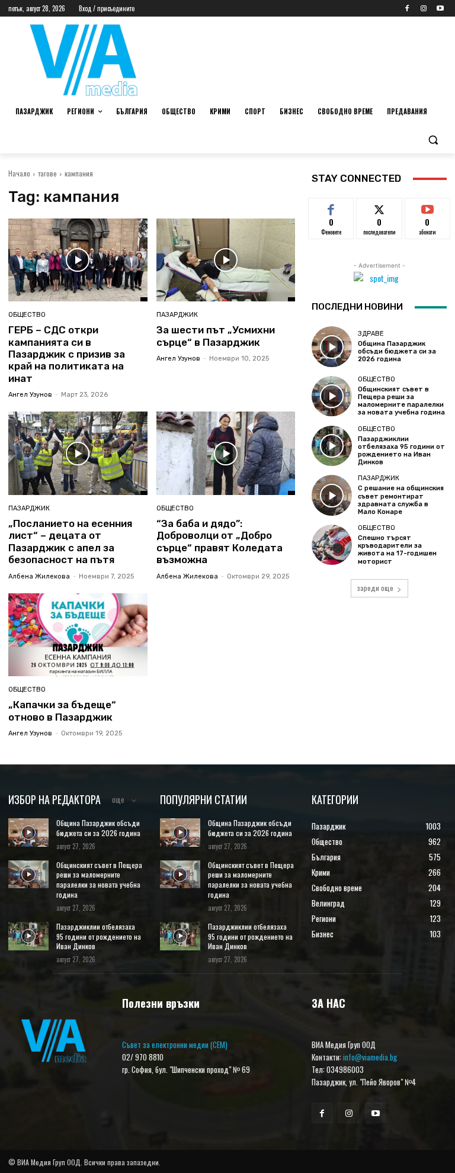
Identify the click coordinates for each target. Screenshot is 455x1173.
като (331, 206)
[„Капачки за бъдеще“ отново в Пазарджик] (78, 635)
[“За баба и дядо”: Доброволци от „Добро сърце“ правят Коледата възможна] (226, 453)
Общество (27, 314)
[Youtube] (440, 8)
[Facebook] (407, 8)
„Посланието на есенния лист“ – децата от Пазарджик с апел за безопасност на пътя (70, 541)
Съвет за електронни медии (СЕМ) (175, 1044)
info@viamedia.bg (370, 1057)
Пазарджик (177, 314)
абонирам (428, 206)
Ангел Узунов (30, 395)
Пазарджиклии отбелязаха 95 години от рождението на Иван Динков (401, 451)
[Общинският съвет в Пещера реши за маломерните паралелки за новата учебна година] (332, 396)
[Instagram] (423, 8)
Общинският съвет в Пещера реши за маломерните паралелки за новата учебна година (401, 401)
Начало (19, 173)
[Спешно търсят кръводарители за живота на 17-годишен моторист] (332, 545)
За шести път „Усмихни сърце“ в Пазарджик (215, 336)
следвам (379, 206)
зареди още (375, 588)
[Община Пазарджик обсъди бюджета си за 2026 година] (332, 346)
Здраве (371, 333)
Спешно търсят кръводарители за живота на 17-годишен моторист (397, 549)
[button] (433, 140)
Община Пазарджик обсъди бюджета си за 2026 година (397, 351)
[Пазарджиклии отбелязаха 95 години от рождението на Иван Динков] (332, 446)
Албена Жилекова (39, 576)
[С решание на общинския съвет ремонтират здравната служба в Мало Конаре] (332, 495)
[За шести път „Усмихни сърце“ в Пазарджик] (226, 260)
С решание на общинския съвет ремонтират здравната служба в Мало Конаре (401, 500)
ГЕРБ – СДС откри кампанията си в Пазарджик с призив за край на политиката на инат (66, 354)
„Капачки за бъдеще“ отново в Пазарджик (62, 710)
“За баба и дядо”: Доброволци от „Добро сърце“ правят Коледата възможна (219, 541)
